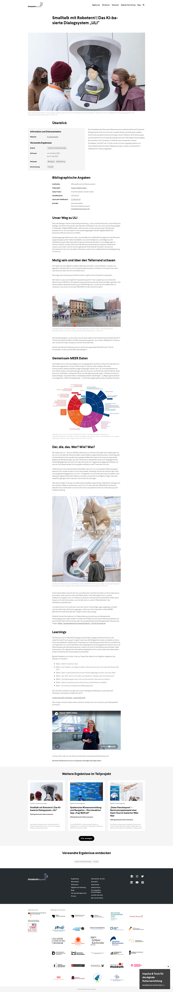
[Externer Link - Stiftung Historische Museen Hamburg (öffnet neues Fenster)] (136, 965)
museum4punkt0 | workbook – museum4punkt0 (68, 698)
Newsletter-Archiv (98, 879)
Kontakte (94, 881)
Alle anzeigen (86, 838)
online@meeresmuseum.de (80, 209)
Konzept (50, 167)
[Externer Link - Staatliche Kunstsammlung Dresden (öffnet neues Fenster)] (78, 940)
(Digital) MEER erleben (79, 188)
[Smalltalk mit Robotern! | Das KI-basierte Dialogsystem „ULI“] (46, 805)
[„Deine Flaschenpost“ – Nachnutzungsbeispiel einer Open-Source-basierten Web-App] (126, 805)
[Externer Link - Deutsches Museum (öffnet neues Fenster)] (136, 916)
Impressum (95, 884)
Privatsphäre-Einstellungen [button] (96, 891)
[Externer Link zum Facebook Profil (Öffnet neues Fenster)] (130, 876)
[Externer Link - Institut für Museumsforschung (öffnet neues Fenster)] (97, 916)
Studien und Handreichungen (57, 148)
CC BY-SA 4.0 (75, 199)
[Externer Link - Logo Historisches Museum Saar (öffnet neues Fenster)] (117, 953)
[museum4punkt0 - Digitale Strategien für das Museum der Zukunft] (59, 4)
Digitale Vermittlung (128, 5)
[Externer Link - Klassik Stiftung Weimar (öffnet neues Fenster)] (59, 940)
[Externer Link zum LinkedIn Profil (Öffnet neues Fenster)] (130, 882)
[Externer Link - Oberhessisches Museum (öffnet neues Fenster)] (117, 965)
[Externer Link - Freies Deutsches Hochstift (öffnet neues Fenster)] (59, 965)
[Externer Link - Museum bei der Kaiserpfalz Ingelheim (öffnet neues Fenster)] (78, 977)
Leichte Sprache (97, 895)
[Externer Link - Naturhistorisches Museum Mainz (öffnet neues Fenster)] (97, 977)
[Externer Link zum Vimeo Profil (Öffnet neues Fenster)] (141, 882)
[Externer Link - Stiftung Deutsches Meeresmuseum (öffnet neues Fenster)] (117, 940)
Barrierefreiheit (97, 898)
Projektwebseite (52, 137)
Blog (139, 5)
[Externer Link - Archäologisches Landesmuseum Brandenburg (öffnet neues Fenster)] (136, 953)
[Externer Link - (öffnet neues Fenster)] (37, 917)
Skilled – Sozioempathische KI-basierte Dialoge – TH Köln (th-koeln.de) (82, 623)
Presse (73, 896)
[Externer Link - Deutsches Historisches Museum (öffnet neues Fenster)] (59, 953)
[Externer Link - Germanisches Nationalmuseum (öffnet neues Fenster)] (59, 977)
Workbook (106, 5)
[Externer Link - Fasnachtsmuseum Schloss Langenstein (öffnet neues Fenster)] (59, 928)
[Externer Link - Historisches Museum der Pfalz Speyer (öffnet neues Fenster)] (78, 965)
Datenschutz (95, 887)
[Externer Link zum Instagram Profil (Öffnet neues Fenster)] (135, 876)
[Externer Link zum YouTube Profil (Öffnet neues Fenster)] (135, 882)
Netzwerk (115, 5)
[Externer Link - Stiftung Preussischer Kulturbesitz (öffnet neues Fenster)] (59, 916)
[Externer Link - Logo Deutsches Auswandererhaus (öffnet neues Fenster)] (117, 916)
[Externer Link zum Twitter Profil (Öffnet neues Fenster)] (141, 876)
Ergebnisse (96, 5)
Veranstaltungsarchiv (79, 893)
